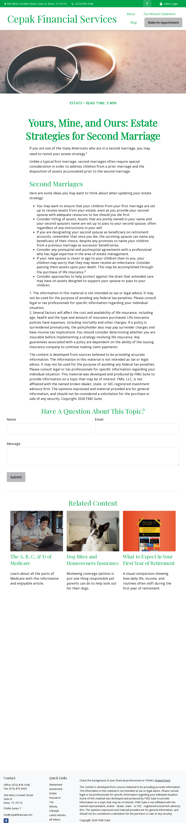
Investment (55, 789)
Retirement (55, 784)
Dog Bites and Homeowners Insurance (93, 559)
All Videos (54, 819)
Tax (51, 802)
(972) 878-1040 (84, 3)
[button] (131, 14)
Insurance (55, 797)
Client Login (171, 3)
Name (11, 419)
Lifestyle (54, 810)
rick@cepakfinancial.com (18, 814)
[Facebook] (147, 3)
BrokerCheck (162, 780)
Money (53, 806)
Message (13, 443)
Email (99, 419)
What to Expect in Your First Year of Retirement (149, 559)
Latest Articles (57, 815)
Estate (53, 793)
